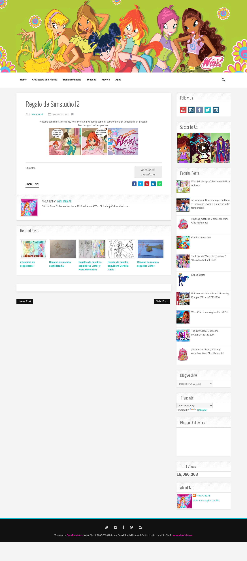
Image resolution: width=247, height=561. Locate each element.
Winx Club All (64, 201)
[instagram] (191, 110)
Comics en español (201, 237)
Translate (201, 410)
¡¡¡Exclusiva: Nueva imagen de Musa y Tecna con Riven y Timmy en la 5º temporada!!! (210, 204)
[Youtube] (183, 110)
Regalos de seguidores (148, 171)
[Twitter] (208, 110)
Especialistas (198, 275)
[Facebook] (199, 110)
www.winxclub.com (183, 535)
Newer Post (25, 301)
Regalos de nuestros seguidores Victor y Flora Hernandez (89, 266)
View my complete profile (206, 500)
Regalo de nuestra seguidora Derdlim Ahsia (118, 266)
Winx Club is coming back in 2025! (209, 312)
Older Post (161, 301)
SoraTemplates (74, 535)
